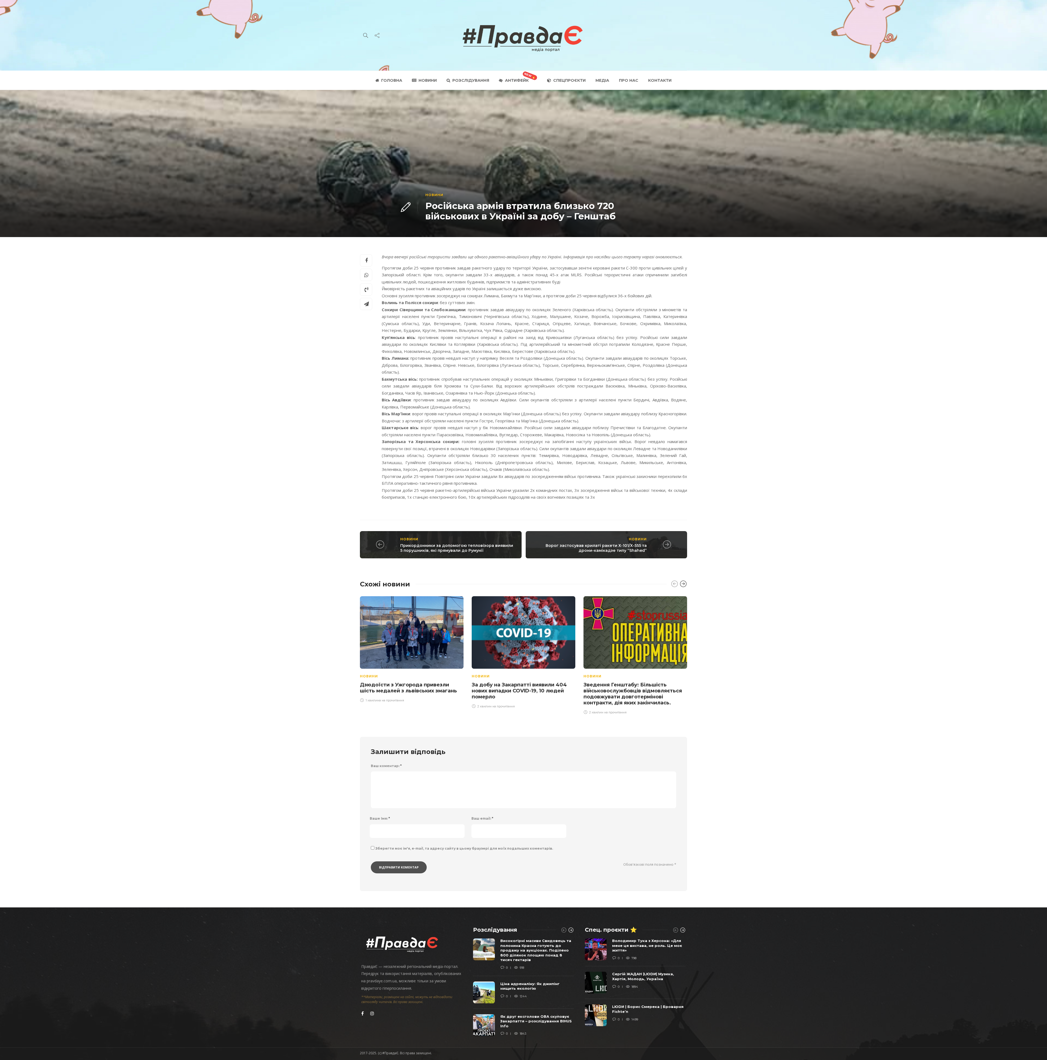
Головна (391, 80)
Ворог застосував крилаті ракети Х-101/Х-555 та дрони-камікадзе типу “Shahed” (596, 548)
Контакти (660, 80)
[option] (412, 648)
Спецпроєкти (569, 80)
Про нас (628, 80)
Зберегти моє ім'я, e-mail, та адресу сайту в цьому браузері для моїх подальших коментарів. (464, 848)
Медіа (602, 80)
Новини (428, 80)
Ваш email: (482, 818)
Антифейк (517, 80)
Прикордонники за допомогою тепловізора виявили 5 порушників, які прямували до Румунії (456, 548)
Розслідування (470, 80)
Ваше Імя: (380, 818)
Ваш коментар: (386, 766)
